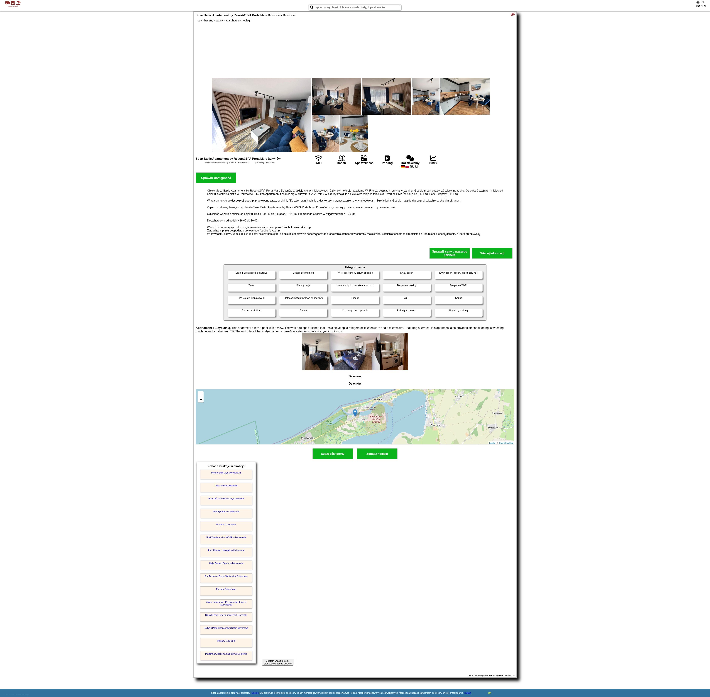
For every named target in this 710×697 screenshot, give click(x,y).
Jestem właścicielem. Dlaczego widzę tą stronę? (278, 662)
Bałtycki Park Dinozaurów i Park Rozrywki (226, 615)
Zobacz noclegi (377, 453)
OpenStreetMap (506, 442)
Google (255, 693)
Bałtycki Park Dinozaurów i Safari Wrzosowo (226, 628)
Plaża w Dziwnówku (226, 589)
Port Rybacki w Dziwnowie (226, 511)
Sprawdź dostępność (216, 178)
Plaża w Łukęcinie (226, 641)
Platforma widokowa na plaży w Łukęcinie (226, 654)
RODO (467, 693)
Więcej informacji (492, 253)
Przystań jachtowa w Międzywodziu (226, 498)
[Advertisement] (355, 50)
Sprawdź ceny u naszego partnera (449, 253)
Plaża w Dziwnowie (226, 524)
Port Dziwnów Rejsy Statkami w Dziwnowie (226, 576)
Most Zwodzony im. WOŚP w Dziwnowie (226, 537)
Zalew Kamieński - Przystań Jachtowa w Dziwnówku (226, 603)
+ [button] (201, 394)
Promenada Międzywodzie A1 (226, 472)
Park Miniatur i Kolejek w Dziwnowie (226, 550)
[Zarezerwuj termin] (513, 14)
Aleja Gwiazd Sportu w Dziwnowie (226, 563)
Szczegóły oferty (332, 453)
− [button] (201, 399)
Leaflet (492, 442)
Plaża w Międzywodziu (226, 485)
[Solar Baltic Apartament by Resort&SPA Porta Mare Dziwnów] (261, 115)
